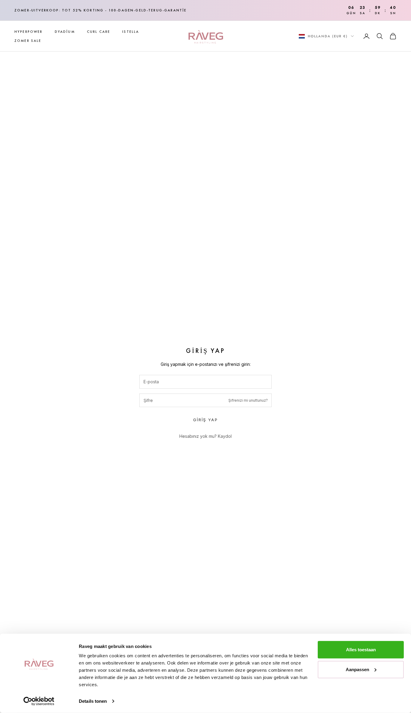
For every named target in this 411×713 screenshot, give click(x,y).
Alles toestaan (361, 649)
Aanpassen (357, 669)
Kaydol (225, 436)
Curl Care (98, 31)
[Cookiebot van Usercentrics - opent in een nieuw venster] (39, 701)
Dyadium (65, 31)
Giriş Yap (205, 419)
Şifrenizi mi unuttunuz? (248, 400)
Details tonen (93, 701)
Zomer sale (28, 40)
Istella (130, 31)
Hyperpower (28, 31)
